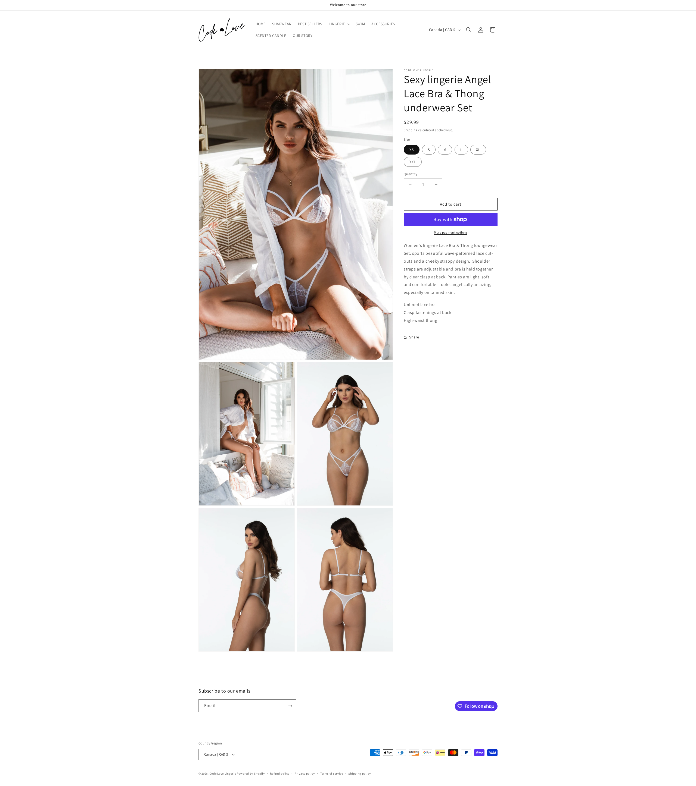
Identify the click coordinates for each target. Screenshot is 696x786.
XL (478, 149)
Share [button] (414, 337)
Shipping (411, 130)
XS (411, 149)
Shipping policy (359, 773)
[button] (338, 24)
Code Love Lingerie (223, 773)
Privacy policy (305, 773)
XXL (412, 161)
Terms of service (331, 773)
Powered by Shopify (251, 773)
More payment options (450, 232)
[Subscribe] (290, 705)
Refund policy (279, 773)
